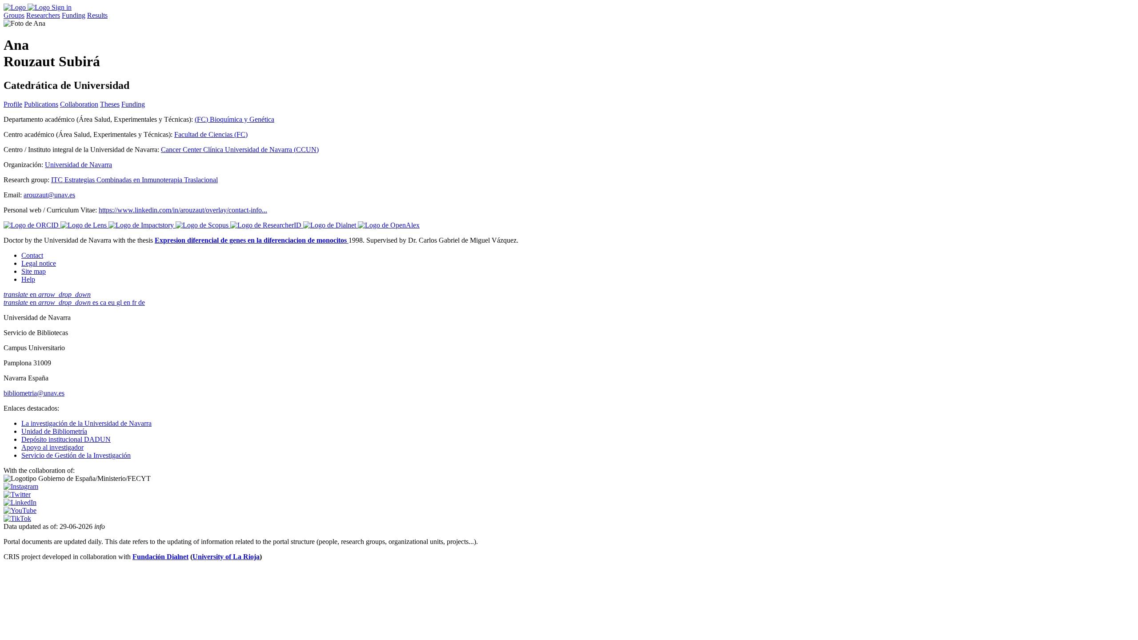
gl (120, 302)
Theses (110, 104)
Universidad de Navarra (78, 164)
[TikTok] (17, 518)
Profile (13, 104)
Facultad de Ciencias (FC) (211, 134)
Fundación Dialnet (160, 556)
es (96, 302)
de (141, 302)
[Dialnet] (330, 225)
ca (104, 302)
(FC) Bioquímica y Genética (234, 119)
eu (112, 302)
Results (97, 15)
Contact (32, 255)
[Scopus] (203, 225)
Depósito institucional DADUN (66, 439)
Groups (14, 15)
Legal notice (38, 263)
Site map (33, 271)
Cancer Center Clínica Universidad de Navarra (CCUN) (240, 149)
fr (135, 302)
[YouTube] (20, 510)
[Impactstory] (142, 225)
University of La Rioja (226, 556)
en (47, 294)
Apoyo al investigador (52, 447)
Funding (73, 15)
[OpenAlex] (389, 225)
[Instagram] (21, 486)
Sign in (62, 7)
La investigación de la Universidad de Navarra (86, 423)
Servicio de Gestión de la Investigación (76, 455)
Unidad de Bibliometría (54, 431)
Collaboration (79, 104)
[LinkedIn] (20, 502)
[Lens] (84, 225)
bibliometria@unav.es (34, 393)
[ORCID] (32, 225)
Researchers (43, 15)
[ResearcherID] (266, 225)
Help (28, 279)
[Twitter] (17, 494)
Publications (41, 104)
